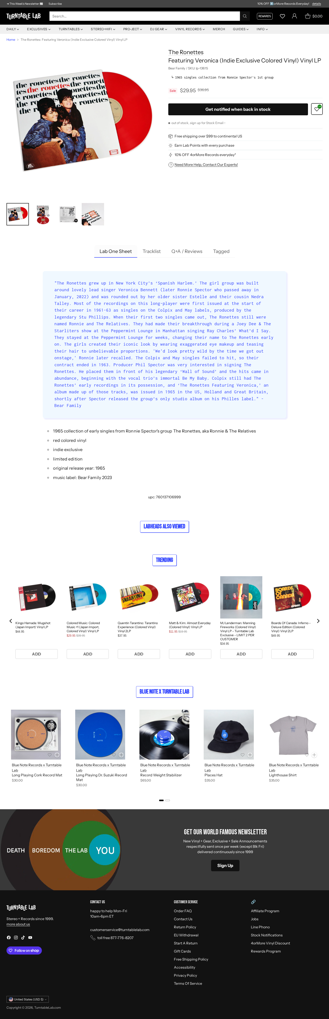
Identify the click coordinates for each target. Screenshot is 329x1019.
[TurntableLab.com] (24, 16)
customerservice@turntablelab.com (120, 929)
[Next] (321, 749)
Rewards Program (266, 951)
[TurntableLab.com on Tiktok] (23, 938)
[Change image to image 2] (43, 214)
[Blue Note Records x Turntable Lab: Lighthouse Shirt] (293, 735)
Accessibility (184, 967)
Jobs (254, 919)
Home (10, 40)
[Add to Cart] (57, 755)
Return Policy (185, 927)
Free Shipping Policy (191, 959)
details (316, 4)
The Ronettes (185, 52)
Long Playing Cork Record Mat (37, 775)
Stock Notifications (267, 935)
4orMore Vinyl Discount (270, 943)
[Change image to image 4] (93, 214)
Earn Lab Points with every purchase (204, 145)
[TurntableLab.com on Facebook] (8, 938)
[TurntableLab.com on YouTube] (30, 938)
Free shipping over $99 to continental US (208, 136)
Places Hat (213, 775)
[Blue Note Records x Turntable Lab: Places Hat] (229, 735)
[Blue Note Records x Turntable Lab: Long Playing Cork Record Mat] (36, 735)
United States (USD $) (28, 999)
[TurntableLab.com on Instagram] (16, 938)
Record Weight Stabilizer (161, 775)
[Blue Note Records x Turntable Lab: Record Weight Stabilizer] (164, 735)
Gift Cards (182, 951)
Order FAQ (183, 911)
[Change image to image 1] (17, 214)
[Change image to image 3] (68, 214)
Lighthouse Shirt (283, 775)
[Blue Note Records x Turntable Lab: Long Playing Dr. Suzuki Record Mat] (100, 735)
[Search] (245, 16)
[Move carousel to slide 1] (161, 800)
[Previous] (8, 749)
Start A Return (186, 943)
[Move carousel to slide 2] (167, 800)
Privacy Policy (185, 975)
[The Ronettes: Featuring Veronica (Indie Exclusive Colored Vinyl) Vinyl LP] (83, 121)
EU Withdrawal (186, 935)
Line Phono (260, 927)
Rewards (264, 16)
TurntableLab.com (47, 1008)
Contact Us (183, 919)
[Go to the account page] (294, 16)
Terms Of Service (188, 983)
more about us (18, 924)
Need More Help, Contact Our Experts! (206, 164)
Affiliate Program (265, 911)
